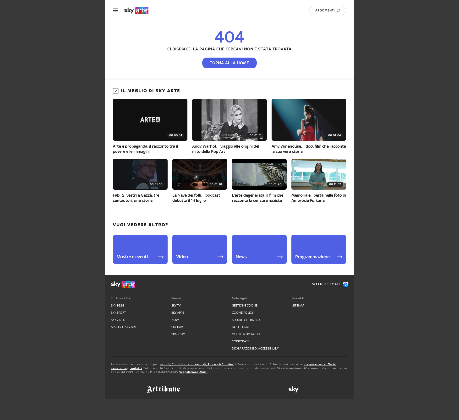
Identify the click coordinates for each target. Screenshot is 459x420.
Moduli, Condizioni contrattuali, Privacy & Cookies (197, 364)
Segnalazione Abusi (193, 372)
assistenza (119, 368)
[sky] (293, 389)
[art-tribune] (163, 389)
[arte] (138, 10)
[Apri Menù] (118, 10)
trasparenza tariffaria (320, 364)
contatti (136, 368)
